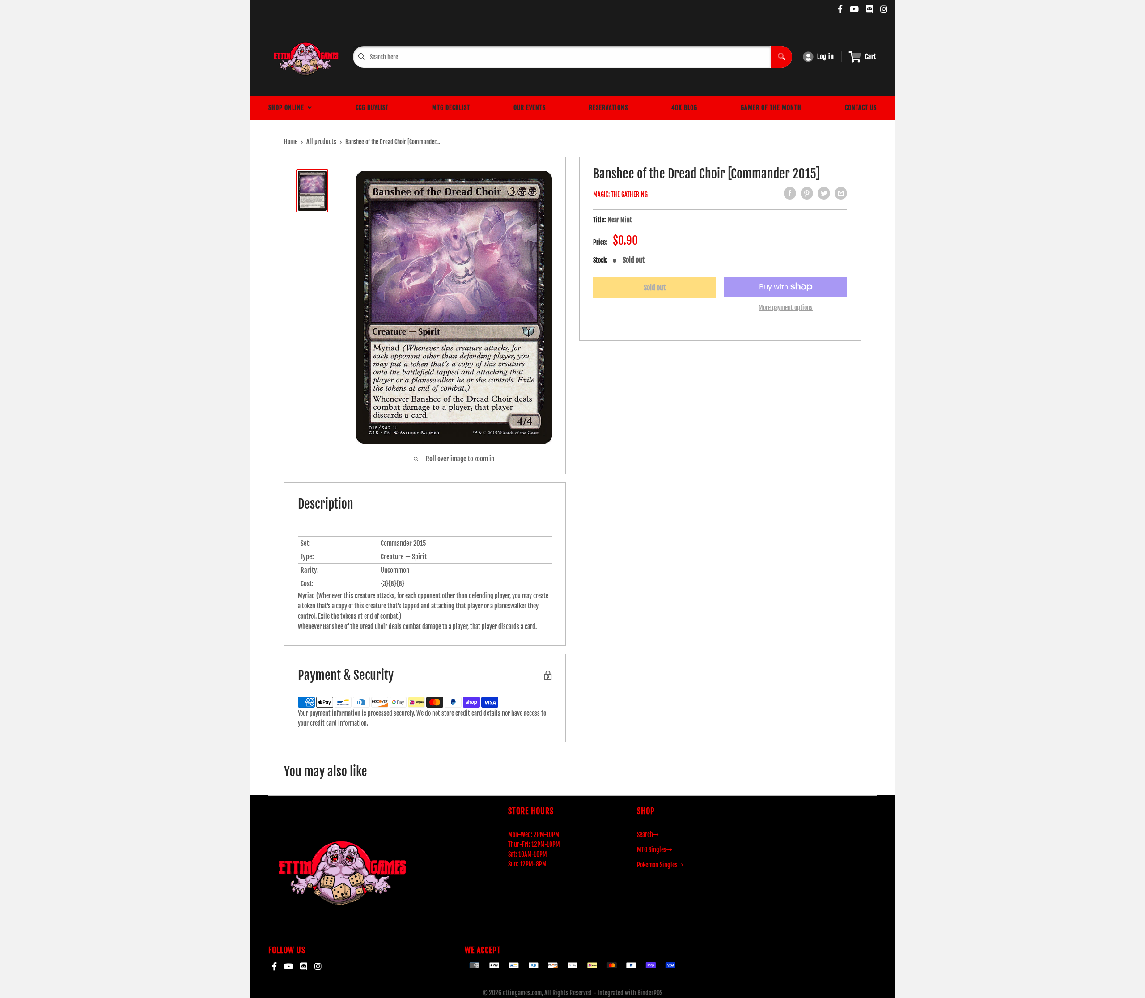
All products (321, 141)
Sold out (655, 287)
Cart (871, 56)
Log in (825, 56)
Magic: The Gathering (620, 194)
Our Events (529, 107)
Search (645, 834)
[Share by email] (841, 193)
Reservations (608, 107)
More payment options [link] (786, 307)
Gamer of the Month (771, 107)
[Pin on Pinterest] (807, 193)
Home (290, 141)
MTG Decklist (451, 107)
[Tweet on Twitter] (824, 193)
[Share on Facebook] (790, 193)
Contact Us (861, 107)
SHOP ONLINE (288, 107)
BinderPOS (649, 993)
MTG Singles (651, 850)
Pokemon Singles (657, 865)
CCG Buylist (372, 107)
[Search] (781, 57)
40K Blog (684, 107)
